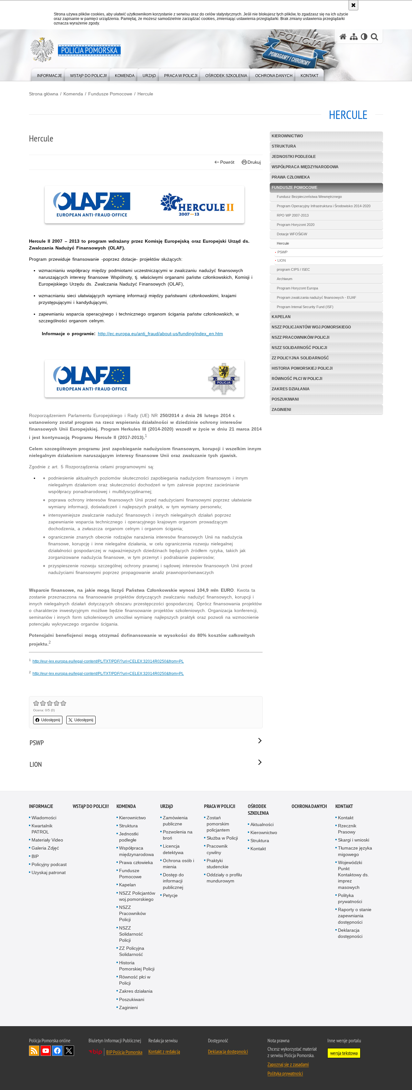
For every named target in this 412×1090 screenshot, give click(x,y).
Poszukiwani (285, 399)
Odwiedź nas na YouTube (46, 1051)
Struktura (284, 146)
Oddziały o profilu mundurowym (224, 877)
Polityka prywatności (350, 898)
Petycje (170, 895)
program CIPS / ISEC (293, 269)
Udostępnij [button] (50, 720)
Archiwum (284, 279)
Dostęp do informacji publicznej (173, 881)
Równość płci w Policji (297, 378)
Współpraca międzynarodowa (305, 167)
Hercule (145, 93)
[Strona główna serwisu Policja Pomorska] (343, 37)
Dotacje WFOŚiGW (292, 234)
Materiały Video (47, 839)
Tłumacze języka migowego (355, 851)
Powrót (227, 162)
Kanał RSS (34, 1051)
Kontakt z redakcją (164, 1051)
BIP (35, 856)
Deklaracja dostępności (350, 933)
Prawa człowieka (291, 177)
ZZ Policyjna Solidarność (300, 358)
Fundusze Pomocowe (110, 93)
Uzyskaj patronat (49, 872)
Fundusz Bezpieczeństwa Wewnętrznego (309, 197)
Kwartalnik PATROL (42, 828)
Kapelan (281, 317)
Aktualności (262, 824)
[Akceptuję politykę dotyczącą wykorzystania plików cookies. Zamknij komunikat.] (353, 5)
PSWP (282, 252)
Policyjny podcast (49, 864)
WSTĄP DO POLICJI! (91, 806)
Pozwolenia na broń (177, 835)
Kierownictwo (287, 136)
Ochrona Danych (309, 806)
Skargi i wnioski (353, 839)
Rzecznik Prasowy (347, 828)
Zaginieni (281, 409)
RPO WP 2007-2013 (293, 215)
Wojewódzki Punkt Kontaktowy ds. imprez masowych (353, 875)
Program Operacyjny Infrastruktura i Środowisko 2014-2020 (323, 206)
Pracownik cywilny (217, 849)
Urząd (166, 806)
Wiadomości (44, 817)
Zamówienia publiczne (175, 820)
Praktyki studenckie (218, 863)
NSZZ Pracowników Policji (300, 337)
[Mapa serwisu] (354, 37)
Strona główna (43, 93)
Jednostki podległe (294, 156)
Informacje (41, 806)
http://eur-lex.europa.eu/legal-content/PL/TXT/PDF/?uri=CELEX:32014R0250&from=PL (108, 661)
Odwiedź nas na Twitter (69, 1051)
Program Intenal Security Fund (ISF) (305, 307)
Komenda (73, 93)
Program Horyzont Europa (297, 288)
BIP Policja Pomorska (124, 1052)
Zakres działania (291, 389)
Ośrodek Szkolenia (258, 809)
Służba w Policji (222, 838)
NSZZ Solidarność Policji (299, 347)
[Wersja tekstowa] (364, 37)
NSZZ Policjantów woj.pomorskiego (311, 327)
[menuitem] (49, 74)
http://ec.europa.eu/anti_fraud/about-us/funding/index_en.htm (160, 333)
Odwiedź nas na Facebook (57, 1051)
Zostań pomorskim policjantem (218, 823)
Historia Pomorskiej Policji (302, 368)
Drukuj (254, 162)
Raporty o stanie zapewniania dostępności (354, 915)
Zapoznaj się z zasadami (288, 1064)
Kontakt (258, 848)
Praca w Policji (219, 806)
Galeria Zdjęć (45, 848)
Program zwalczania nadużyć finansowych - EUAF (316, 297)
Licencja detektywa (173, 849)
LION (281, 260)
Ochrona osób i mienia (178, 863)
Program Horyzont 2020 (295, 225)
